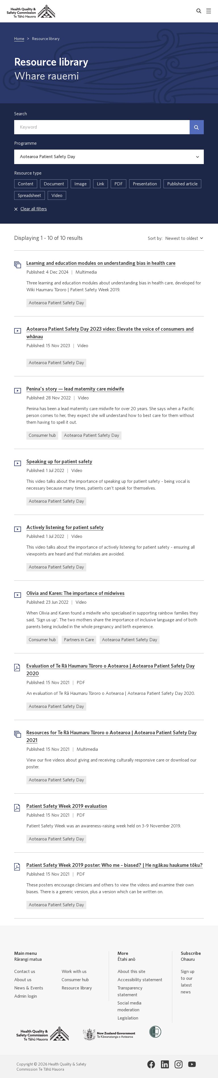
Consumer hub (42, 435)
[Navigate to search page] (199, 11)
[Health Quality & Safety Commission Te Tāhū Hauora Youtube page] (192, 1064)
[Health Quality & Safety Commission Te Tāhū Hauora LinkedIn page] (165, 1064)
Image (80, 184)
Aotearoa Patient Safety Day (56, 303)
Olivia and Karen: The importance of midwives (75, 593)
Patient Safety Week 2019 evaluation (66, 806)
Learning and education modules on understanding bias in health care (100, 263)
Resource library (77, 988)
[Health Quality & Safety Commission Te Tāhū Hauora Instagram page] (179, 1064)
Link (100, 184)
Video (56, 195)
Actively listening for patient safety (65, 527)
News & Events (28, 988)
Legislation (128, 1018)
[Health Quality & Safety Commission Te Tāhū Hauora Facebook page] (151, 1064)
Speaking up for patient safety (59, 461)
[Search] (197, 127)
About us (23, 980)
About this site (131, 971)
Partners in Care (79, 639)
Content (25, 184)
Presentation (145, 184)
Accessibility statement (140, 980)
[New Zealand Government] (109, 1035)
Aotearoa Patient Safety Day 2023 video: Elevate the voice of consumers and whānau (110, 333)
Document (54, 184)
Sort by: (155, 238)
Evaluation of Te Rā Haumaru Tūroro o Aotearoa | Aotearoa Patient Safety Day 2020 (110, 670)
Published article (182, 184)
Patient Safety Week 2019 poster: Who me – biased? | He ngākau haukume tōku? (114, 865)
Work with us (74, 971)
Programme (25, 143)
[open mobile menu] (208, 11)
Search (20, 114)
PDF (118, 184)
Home (19, 39)
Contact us (24, 971)
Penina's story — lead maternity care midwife (75, 389)
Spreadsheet (29, 195)
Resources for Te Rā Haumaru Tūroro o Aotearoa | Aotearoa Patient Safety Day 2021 (111, 736)
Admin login (25, 996)
